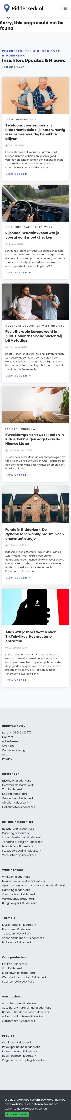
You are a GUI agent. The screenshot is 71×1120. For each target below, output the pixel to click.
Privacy (7, 759)
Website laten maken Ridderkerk (24, 977)
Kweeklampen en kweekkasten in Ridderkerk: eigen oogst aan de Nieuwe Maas (34, 439)
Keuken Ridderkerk (14, 964)
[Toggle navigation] (65, 8)
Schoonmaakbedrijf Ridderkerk (23, 938)
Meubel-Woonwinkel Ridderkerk (23, 881)
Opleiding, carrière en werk (29, 227)
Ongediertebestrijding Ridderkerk (24, 1060)
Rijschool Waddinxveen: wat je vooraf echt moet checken (32, 235)
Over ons (8, 746)
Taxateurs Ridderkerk (16, 934)
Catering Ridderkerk (15, 833)
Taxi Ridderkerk (12, 789)
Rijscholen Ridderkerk (16, 781)
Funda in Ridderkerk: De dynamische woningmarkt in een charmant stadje (34, 534)
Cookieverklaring (13, 750)
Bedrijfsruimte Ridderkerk (19, 1056)
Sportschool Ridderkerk (18, 982)
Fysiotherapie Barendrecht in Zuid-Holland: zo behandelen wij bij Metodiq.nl (33, 336)
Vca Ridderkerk (12, 968)
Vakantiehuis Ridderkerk (18, 899)
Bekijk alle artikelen (13, 67)
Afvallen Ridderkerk (15, 803)
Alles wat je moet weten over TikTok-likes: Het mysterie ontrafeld (30, 636)
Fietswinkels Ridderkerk (18, 785)
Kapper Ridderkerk (15, 794)
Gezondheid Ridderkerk (18, 798)
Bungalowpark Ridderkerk (19, 903)
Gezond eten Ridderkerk (18, 807)
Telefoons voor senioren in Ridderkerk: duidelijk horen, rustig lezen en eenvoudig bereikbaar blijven (35, 132)
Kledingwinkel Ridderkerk (19, 973)
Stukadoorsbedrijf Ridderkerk (21, 851)
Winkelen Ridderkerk (16, 877)
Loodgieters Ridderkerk (17, 846)
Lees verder (16, 173)
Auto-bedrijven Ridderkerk (20, 1003)
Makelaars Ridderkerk (17, 942)
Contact (7, 737)
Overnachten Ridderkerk (19, 894)
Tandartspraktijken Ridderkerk (22, 842)
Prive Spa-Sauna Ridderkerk (21, 1047)
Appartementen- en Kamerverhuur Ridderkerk (34, 885)
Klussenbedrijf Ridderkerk (19, 925)
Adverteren (10, 741)
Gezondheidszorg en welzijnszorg (35, 325)
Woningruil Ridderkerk (17, 1042)
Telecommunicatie (21, 119)
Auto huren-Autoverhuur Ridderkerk (26, 1008)
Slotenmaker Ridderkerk (18, 1021)
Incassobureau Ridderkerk (19, 1051)
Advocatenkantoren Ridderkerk (23, 1016)
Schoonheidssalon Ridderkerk (22, 837)
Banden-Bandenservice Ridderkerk (25, 1012)
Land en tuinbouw (20, 429)
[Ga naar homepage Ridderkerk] (22, 8)
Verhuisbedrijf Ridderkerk (19, 855)
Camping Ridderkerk (16, 890)
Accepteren (17, 1114)
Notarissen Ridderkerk (17, 929)
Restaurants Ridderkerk (18, 829)
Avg (4, 755)
